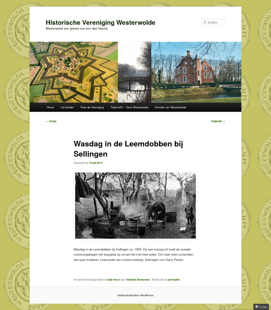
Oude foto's (113, 279)
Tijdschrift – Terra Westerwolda (129, 107)
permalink (174, 279)
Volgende (218, 121)
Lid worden (67, 107)
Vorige (51, 121)
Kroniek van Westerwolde (170, 107)
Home (50, 107)
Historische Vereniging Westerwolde (100, 22)
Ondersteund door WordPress (135, 295)
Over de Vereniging (92, 107)
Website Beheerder (139, 279)
